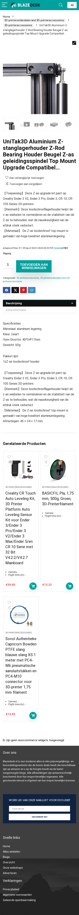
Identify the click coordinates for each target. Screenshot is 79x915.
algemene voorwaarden (17, 894)
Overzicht (9, 862)
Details (57, 248)
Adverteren (10, 873)
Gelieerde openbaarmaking (19, 900)
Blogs (6, 857)
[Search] (60, 5)
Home (6, 16)
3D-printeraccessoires (18, 25)
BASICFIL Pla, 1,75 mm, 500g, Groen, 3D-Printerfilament (58, 498)
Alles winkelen (11, 851)
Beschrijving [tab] (14, 303)
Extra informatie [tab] (16, 310)
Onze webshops (13, 867)
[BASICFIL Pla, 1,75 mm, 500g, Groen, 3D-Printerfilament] (58, 470)
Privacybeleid (11, 889)
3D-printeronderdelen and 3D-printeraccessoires (34, 20)
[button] (74, 43)
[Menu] (4, 5)
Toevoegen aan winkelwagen (34, 266)
